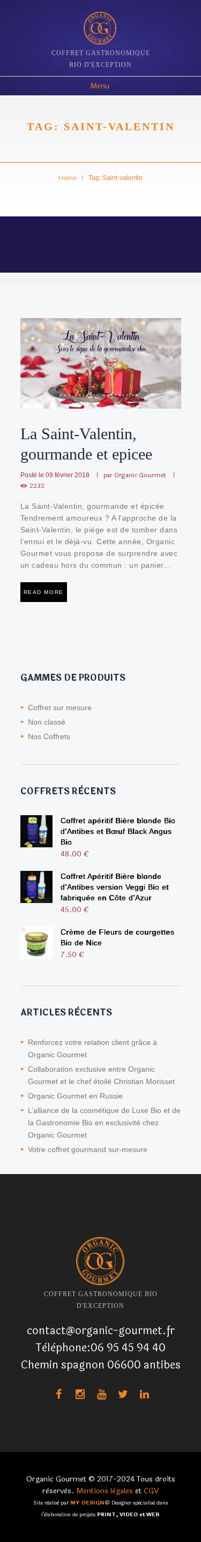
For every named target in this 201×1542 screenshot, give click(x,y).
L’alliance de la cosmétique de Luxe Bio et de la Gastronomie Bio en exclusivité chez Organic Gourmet (104, 1122)
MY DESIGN (87, 1503)
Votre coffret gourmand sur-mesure (87, 1149)
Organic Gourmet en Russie (75, 1096)
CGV (151, 1490)
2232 (36, 486)
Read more (44, 592)
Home (67, 178)
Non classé (46, 722)
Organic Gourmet (140, 475)
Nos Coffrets (49, 736)
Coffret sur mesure (60, 707)
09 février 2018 (68, 474)
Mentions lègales (104, 1490)
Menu (99, 86)
